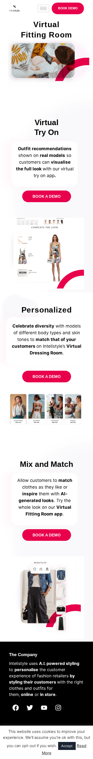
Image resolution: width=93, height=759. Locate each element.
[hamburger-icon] (43, 8)
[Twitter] (29, 707)
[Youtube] (43, 707)
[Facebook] (15, 707)
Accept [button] (67, 746)
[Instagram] (58, 707)
